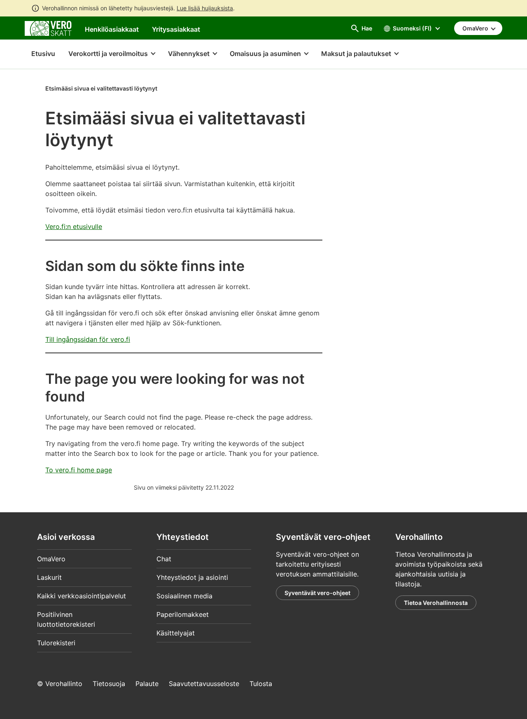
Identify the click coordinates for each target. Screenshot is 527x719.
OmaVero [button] (476, 28)
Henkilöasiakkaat (112, 29)
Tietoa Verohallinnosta (436, 602)
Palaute (147, 683)
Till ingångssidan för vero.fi (87, 339)
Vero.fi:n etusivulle (73, 226)
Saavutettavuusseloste (204, 683)
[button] (111, 54)
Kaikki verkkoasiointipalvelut (81, 596)
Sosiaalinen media (184, 596)
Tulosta (261, 683)
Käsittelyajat (175, 633)
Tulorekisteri (56, 643)
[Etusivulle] (48, 27)
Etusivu (40, 53)
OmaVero (51, 559)
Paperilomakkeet (182, 614)
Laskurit (49, 577)
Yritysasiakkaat (176, 29)
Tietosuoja (109, 683)
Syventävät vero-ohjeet (317, 592)
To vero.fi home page (78, 470)
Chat (163, 559)
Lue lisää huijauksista (205, 8)
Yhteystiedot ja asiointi (192, 577)
